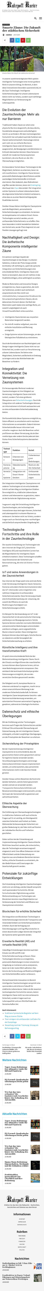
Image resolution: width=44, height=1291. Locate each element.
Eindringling (35, 185)
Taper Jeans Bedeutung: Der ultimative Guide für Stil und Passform (16, 1069)
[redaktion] (3, 35)
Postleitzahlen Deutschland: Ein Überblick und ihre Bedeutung (13, 1178)
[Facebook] (12, 40)
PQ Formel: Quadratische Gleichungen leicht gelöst (17, 1081)
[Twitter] (17, 40)
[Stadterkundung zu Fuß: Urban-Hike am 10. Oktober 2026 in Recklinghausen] (38, 1266)
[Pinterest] (23, 40)
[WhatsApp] (28, 40)
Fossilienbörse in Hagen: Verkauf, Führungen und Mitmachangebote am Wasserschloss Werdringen (16, 1277)
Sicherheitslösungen (24, 400)
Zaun (16, 188)
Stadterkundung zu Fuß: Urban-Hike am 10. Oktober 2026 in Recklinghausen (17, 1265)
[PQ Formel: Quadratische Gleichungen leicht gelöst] (34, 1082)
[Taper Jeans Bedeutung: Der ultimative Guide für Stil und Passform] (34, 1070)
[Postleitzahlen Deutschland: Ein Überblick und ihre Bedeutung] (35, 1178)
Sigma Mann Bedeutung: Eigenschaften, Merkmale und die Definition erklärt (17, 1164)
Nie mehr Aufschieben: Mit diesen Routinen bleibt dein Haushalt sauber (33, 1050)
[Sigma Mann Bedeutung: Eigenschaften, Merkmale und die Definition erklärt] (35, 1165)
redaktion (9, 35)
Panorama (6, 24)
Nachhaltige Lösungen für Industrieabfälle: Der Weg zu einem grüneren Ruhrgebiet (11, 1050)
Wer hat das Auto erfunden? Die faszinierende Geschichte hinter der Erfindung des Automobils (16, 1096)
